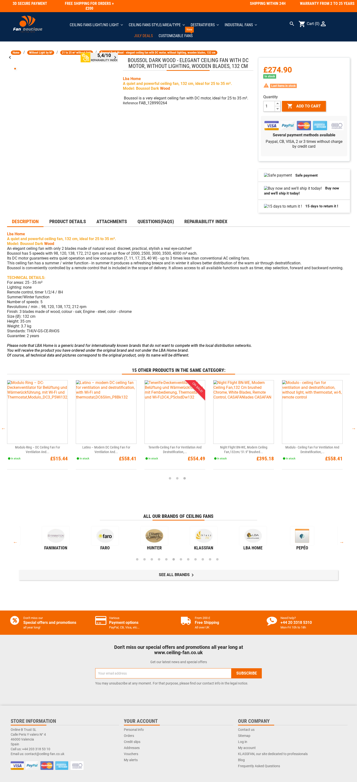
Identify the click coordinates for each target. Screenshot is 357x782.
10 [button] (203, 559)
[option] (41, 428)
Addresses (132, 748)
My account (247, 748)
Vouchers (131, 754)
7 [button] (181, 559)
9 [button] (195, 559)
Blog (241, 760)
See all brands (177, 575)
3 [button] (184, 478)
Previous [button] (3, 427)
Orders (129, 736)
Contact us (246, 730)
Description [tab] (25, 221)
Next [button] (353, 427)
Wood (165, 88)
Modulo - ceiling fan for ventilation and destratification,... (312, 449)
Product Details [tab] (67, 221)
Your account (141, 721)
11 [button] (210, 559)
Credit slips (132, 742)
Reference (130, 103)
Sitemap (244, 736)
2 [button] (177, 478)
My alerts (131, 760)
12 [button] (217, 559)
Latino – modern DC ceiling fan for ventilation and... (106, 449)
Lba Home (132, 78)
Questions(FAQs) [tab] (155, 221)
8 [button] (188, 559)
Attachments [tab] (111, 221)
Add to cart (304, 106)
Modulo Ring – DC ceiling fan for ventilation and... (37, 449)
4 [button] (159, 559)
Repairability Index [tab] (205, 221)
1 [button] (170, 478)
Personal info (134, 730)
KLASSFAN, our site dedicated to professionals (273, 754)
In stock (269, 76)
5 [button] (166, 559)
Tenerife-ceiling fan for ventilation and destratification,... (175, 449)
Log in (242, 742)
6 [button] (173, 559)
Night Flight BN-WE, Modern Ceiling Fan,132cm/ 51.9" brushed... (243, 449)
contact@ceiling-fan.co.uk (44, 754)
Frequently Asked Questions (259, 766)
